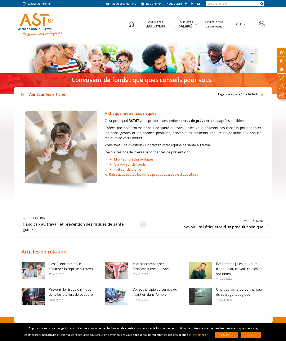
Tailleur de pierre (127, 169)
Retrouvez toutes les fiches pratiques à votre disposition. (153, 174)
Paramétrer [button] (200, 335)
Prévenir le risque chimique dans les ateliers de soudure (71, 292)
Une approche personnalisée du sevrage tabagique (239, 292)
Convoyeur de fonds (129, 164)
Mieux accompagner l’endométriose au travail (151, 266)
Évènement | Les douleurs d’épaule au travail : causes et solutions (239, 268)
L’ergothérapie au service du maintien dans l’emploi (154, 292)
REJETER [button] (251, 335)
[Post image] (33, 270)
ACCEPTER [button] (226, 335)
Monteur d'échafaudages (133, 159)
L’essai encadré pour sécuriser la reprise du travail (71, 266)
